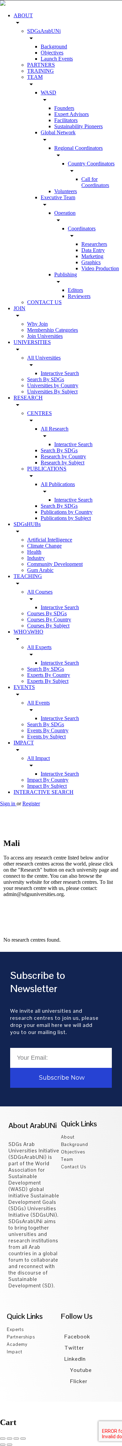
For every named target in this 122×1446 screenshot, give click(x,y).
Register (31, 803)
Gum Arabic (40, 570)
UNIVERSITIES (32, 342)
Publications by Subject (66, 518)
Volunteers (65, 191)
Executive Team (58, 197)
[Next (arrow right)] (9, 1445)
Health (34, 552)
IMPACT (24, 742)
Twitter (74, 1347)
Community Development (55, 564)
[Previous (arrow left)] (2, 1445)
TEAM (35, 77)
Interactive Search (60, 373)
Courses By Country (49, 619)
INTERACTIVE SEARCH (44, 792)
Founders (64, 108)
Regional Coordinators (78, 148)
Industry (36, 558)
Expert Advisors (71, 114)
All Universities (44, 358)
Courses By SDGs (47, 613)
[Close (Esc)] (2, 1439)
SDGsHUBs (27, 524)
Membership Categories (52, 330)
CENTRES (39, 413)
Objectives (52, 52)
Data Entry (93, 250)
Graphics (91, 262)
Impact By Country (47, 780)
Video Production (100, 268)
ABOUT (23, 15)
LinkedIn (75, 1358)
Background (54, 46)
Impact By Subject (47, 786)
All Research (54, 429)
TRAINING (40, 71)
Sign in (8, 803)
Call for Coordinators (95, 182)
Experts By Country (48, 675)
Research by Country (63, 456)
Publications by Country (67, 512)
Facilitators (66, 120)
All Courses (40, 592)
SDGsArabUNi (44, 31)
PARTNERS (41, 65)
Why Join (37, 324)
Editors (75, 290)
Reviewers (79, 296)
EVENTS (24, 687)
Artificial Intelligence (49, 540)
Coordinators (82, 228)
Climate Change (44, 546)
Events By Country (47, 730)
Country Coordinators (91, 163)
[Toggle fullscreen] (16, 1439)
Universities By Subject (52, 391)
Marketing (92, 256)
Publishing (65, 274)
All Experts (39, 647)
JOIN (19, 308)
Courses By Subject (48, 625)
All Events (38, 703)
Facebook (77, 1336)
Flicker (78, 1381)
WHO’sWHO (28, 632)
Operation (65, 213)
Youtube (80, 1370)
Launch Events (57, 59)
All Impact (38, 758)
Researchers (94, 244)
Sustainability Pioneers (78, 126)
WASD (48, 92)
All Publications (58, 484)
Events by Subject (46, 736)
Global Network (58, 132)
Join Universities (45, 336)
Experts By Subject (47, 681)
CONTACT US (44, 302)
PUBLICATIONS (46, 469)
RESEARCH (28, 397)
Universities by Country (52, 385)
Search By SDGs (45, 379)
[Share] (9, 1439)
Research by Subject (62, 462)
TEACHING (28, 576)
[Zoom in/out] (23, 1439)
